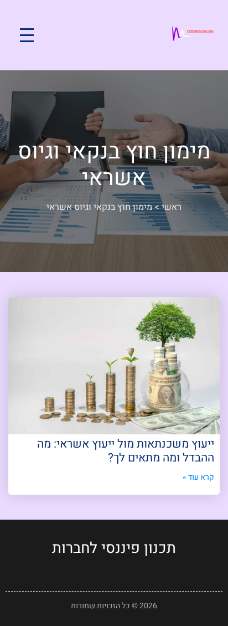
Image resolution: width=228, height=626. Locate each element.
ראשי (172, 207)
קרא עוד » (198, 477)
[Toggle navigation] (27, 35)
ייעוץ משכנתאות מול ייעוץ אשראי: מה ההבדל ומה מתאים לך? (125, 450)
